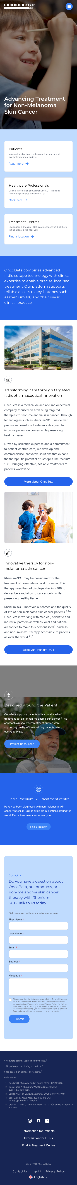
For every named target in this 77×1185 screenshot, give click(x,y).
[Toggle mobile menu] (69, 6)
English (39, 1177)
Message (15, 975)
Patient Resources (22, 744)
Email (13, 947)
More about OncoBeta (38, 481)
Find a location (38, 826)
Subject (14, 961)
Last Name (16, 933)
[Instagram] (30, 1121)
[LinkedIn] (47, 1121)
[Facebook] (38, 1121)
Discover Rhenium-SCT (38, 649)
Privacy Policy (50, 1004)
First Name (16, 919)
